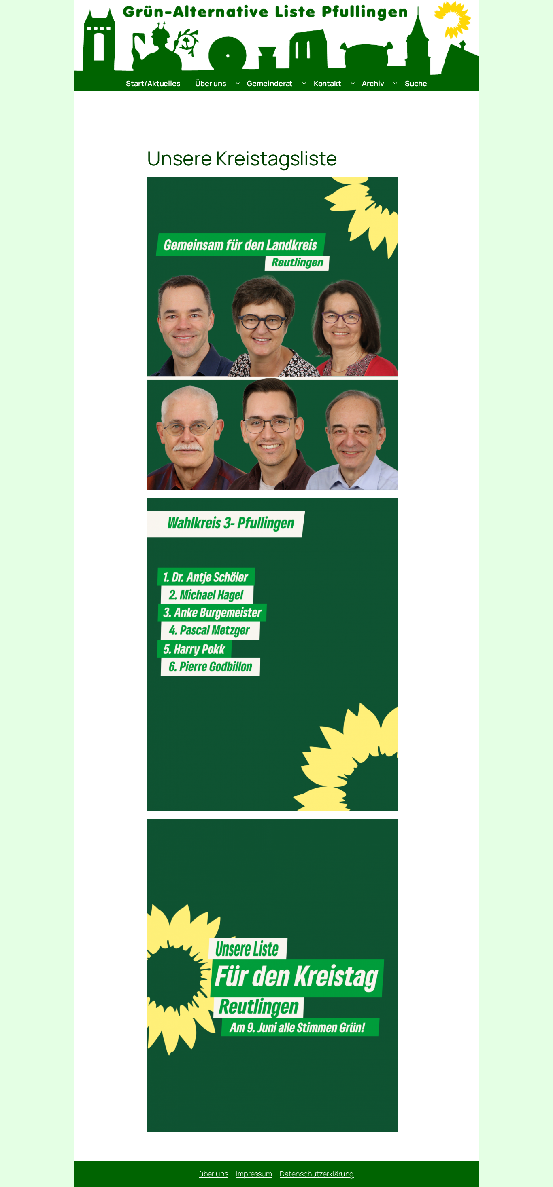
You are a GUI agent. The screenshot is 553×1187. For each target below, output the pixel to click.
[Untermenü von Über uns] (238, 83)
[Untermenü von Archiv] (395, 83)
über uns (213, 1174)
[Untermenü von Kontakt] (353, 83)
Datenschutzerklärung (317, 1174)
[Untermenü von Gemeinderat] (304, 83)
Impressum (254, 1174)
